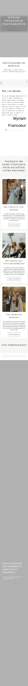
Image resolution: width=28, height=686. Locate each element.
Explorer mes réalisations (14, 278)
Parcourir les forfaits (14, 225)
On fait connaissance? (14, 334)
